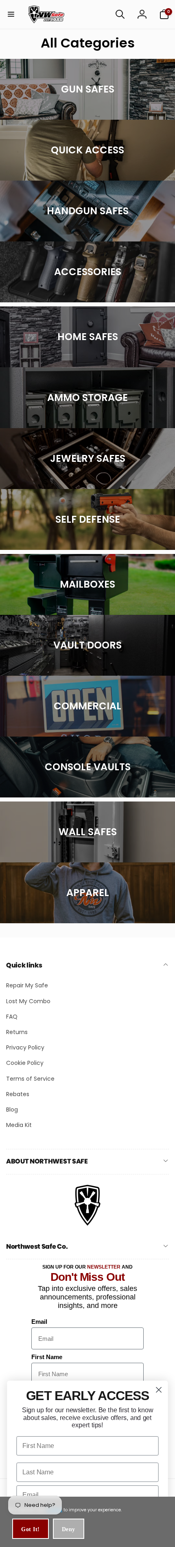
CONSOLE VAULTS (88, 767)
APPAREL (87, 892)
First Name (46, 1356)
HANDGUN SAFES (88, 211)
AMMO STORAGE (87, 397)
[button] (11, 14)
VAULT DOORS (87, 645)
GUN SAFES (87, 89)
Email (39, 1321)
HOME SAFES (87, 336)
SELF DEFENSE (87, 519)
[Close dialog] (159, 1389)
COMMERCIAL (87, 706)
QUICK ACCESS (87, 150)
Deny (68, 1529)
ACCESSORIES (87, 271)
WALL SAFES (88, 831)
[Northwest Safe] (87, 1225)
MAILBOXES (87, 584)
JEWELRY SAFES (87, 458)
